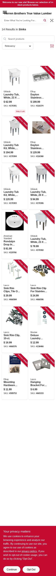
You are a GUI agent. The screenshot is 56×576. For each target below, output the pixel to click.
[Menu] (5, 12)
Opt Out (31, 569)
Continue (12, 569)
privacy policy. (29, 551)
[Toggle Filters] (52, 46)
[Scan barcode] (51, 20)
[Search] (45, 20)
